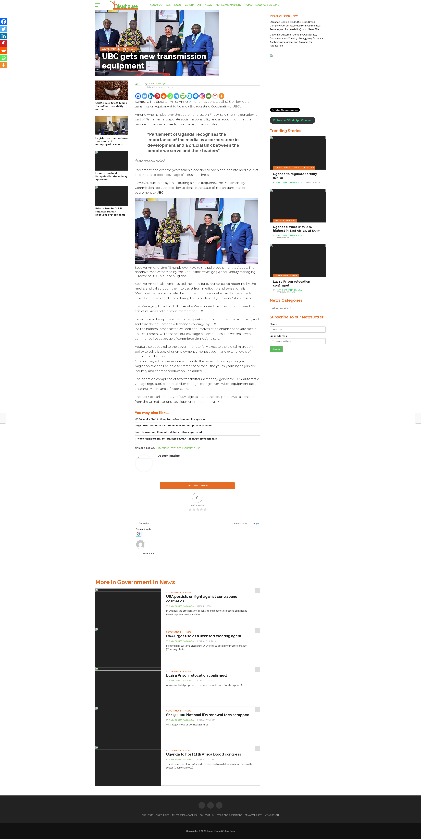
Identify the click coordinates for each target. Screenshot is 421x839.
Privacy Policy (253, 815)
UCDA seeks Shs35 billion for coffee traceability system (111, 106)
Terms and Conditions (229, 815)
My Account (272, 815)
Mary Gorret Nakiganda (181, 606)
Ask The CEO (173, 5)
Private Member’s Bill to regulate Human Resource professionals (110, 211)
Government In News (198, 5)
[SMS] (183, 96)
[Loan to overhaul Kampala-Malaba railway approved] (111, 153)
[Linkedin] (151, 96)
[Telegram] (176, 96)
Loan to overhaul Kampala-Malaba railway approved (111, 176)
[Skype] (189, 96)
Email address (278, 335)
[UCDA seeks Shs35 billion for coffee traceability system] (111, 99)
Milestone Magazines (184, 815)
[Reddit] (164, 96)
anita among (162, 448)
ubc (198, 448)
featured (176, 448)
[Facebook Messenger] (196, 96)
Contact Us (206, 815)
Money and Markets (228, 5)
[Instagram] (202, 96)
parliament (188, 448)
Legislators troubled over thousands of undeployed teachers (111, 141)
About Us (156, 5)
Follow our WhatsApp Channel (292, 120)
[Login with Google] (138, 533)
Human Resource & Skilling (262, 5)
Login (256, 523)
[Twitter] (144, 96)
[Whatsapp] (170, 96)
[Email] (208, 96)
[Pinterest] (157, 96)
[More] (221, 96)
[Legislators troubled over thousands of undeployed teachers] (111, 134)
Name (273, 324)
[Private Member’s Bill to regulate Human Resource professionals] (111, 188)
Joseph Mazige (157, 83)
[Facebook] (138, 96)
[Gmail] (215, 96)
